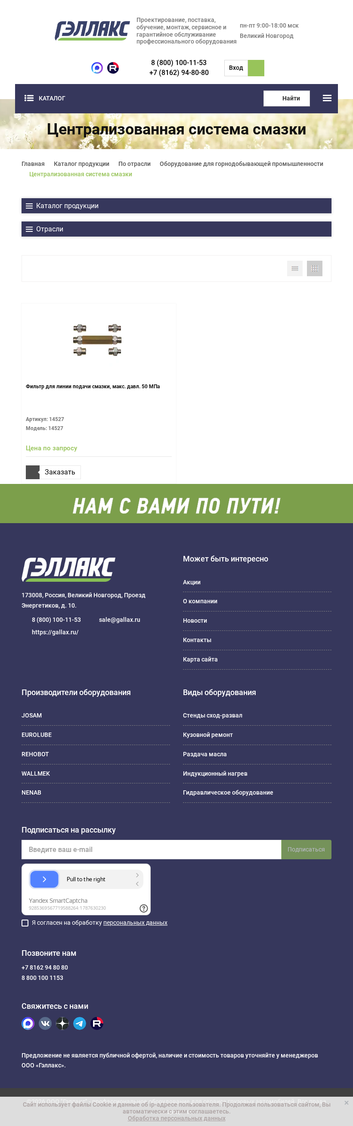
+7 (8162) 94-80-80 (179, 73)
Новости (195, 620)
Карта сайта (200, 659)
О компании (200, 601)
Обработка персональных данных (177, 1118)
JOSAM (32, 715)
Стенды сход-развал (212, 715)
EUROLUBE (37, 734)
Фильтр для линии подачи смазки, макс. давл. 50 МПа (93, 387)
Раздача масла (205, 754)
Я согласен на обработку (99, 922)
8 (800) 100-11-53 (179, 63)
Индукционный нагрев (215, 773)
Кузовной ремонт (208, 734)
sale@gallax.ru (119, 619)
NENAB (31, 792)
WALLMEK (36, 773)
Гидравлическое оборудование (228, 792)
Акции (192, 582)
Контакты (197, 639)
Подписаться (306, 849)
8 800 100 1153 (42, 977)
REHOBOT (35, 754)
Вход (236, 67)
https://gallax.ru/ (55, 632)
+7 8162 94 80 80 (45, 967)
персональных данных (135, 922)
